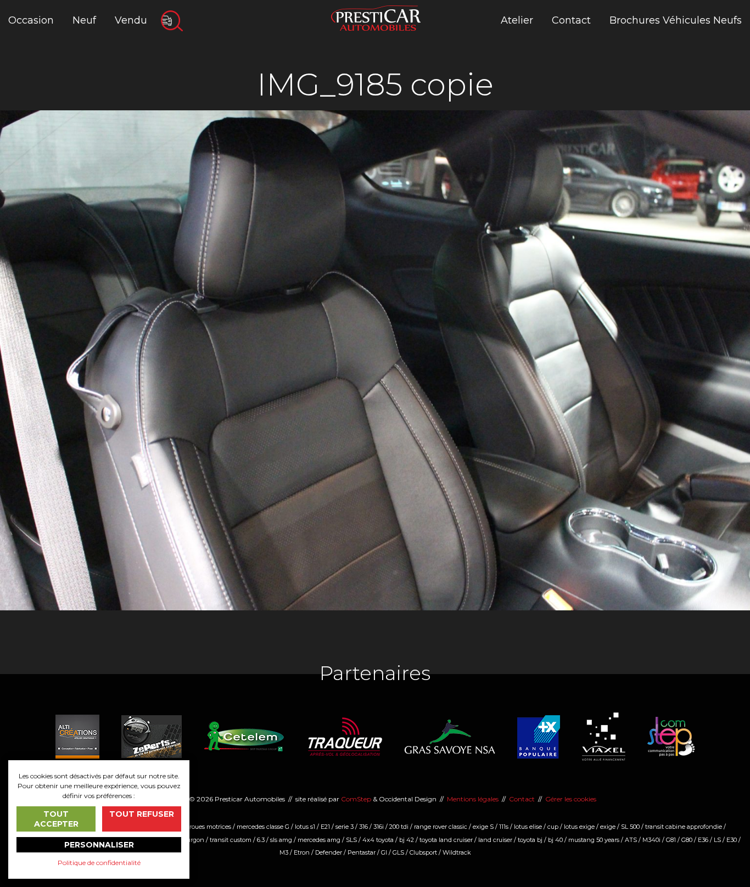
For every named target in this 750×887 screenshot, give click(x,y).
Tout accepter (56, 819)
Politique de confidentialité (99, 862)
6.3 (261, 840)
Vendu (131, 20)
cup (552, 826)
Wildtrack (457, 852)
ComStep (356, 799)
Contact (571, 20)
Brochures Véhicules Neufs (675, 20)
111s (503, 826)
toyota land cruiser (446, 840)
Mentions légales (473, 799)
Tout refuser (141, 814)
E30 (731, 840)
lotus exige (579, 826)
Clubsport (423, 852)
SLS (351, 840)
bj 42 (406, 840)
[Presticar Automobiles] (376, 17)
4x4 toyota (378, 840)
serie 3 (344, 826)
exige (607, 826)
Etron (302, 852)
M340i (651, 840)
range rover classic (440, 826)
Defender (328, 852)
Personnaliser (99, 845)
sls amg (281, 840)
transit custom (230, 840)
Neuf (84, 20)
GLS (398, 852)
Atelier (517, 20)
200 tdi (398, 826)
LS (717, 840)
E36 (703, 840)
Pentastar (362, 852)
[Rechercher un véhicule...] (172, 21)
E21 (325, 826)
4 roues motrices (207, 826)
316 (363, 826)
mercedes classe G (263, 826)
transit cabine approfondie (683, 826)
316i (378, 826)
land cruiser (495, 840)
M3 (283, 852)
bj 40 (555, 840)
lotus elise (528, 826)
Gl (384, 852)
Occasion (31, 20)
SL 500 (630, 826)
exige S (483, 826)
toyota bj (530, 840)
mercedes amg (319, 840)
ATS (631, 840)
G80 (686, 840)
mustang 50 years (593, 840)
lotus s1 (305, 826)
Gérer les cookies (570, 799)
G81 (671, 840)
